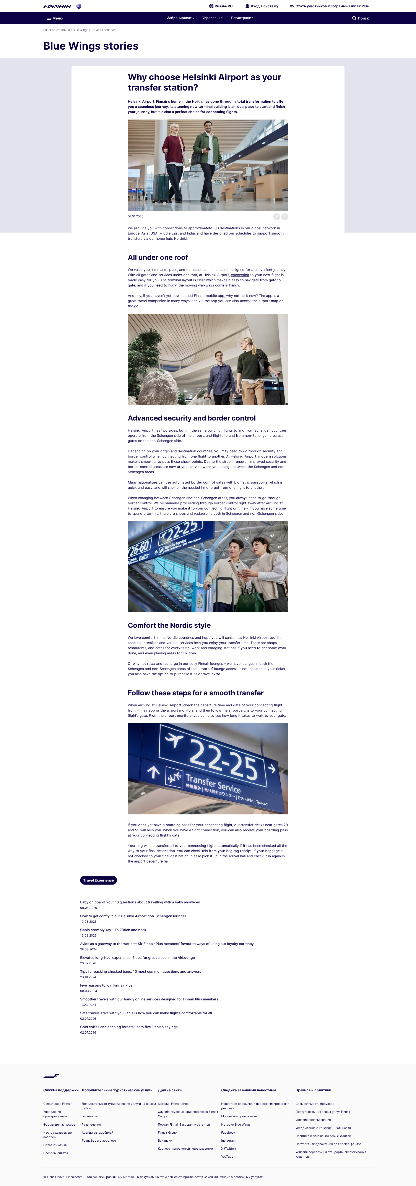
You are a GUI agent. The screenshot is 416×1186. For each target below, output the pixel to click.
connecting (240, 275)
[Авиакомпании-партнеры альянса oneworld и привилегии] (78, 6)
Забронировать (180, 18)
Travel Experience (103, 30)
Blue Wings (80, 30)
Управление (212, 18)
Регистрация (242, 18)
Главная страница (56, 30)
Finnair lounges (210, 663)
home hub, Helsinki (171, 238)
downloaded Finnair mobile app (198, 295)
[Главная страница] (57, 6)
